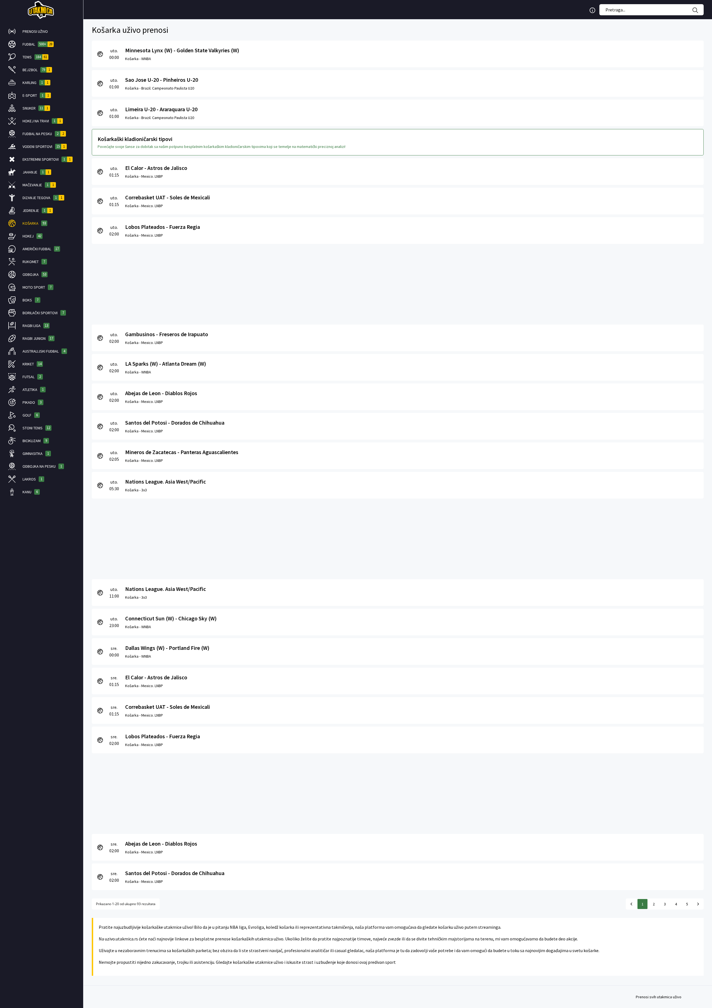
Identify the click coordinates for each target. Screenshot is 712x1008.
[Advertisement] (259, 283)
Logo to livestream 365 (41, 9)
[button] (41, 31)
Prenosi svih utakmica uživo (658, 996)
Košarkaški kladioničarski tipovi (135, 138)
